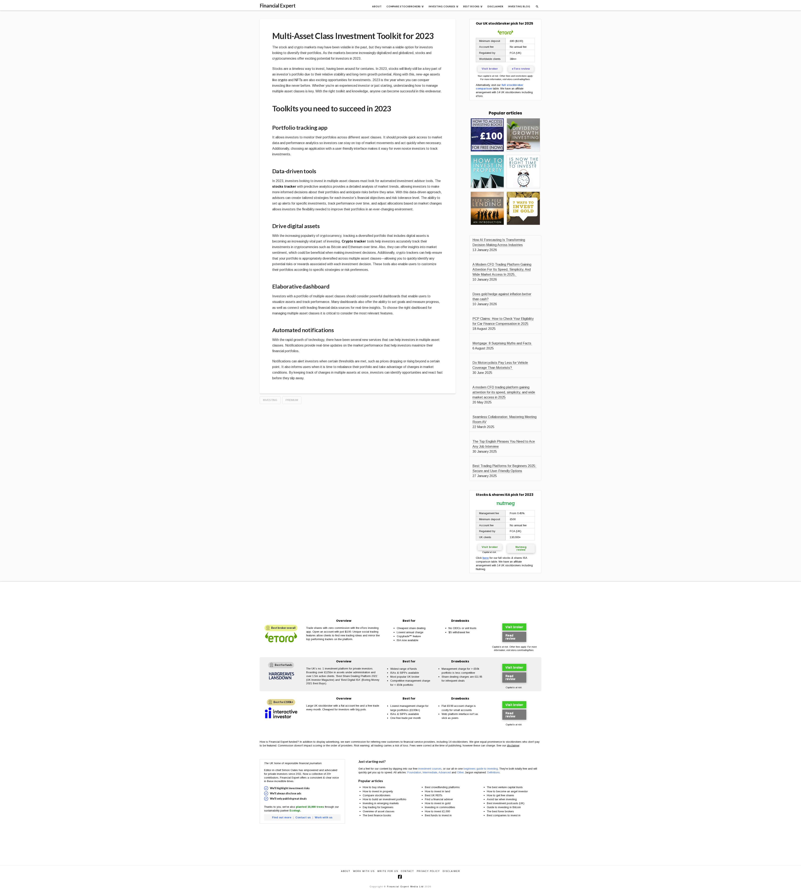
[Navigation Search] (537, 5)
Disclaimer (451, 871)
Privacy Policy (428, 871)
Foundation (414, 772)
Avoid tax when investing (502, 799)
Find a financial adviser (439, 799)
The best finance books (377, 815)
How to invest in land (437, 791)
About (345, 871)
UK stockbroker (496, 23)
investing (270, 400)
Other (460, 772)
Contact (407, 871)
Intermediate (430, 772)
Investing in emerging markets (381, 803)
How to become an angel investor (507, 791)
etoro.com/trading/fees (518, 79)
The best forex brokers (500, 811)
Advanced (444, 772)
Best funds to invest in (438, 815)
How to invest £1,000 (437, 811)
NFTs (298, 80)
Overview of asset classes (378, 811)
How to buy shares (374, 787)
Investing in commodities (440, 807)
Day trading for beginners (378, 807)
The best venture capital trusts (505, 787)
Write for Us (387, 871)
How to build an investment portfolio (384, 799)
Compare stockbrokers (376, 795)
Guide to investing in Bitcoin (504, 807)
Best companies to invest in (503, 815)
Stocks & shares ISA (493, 494)
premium (292, 400)
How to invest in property (378, 791)
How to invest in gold (438, 803)
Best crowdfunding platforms (442, 787)
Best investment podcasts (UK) (505, 803)
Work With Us (364, 871)
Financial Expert (277, 5)
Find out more (281, 817)
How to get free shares (500, 795)
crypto (282, 80)
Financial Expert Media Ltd (405, 886)
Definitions (493, 772)
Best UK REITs (433, 795)
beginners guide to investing (480, 768)
